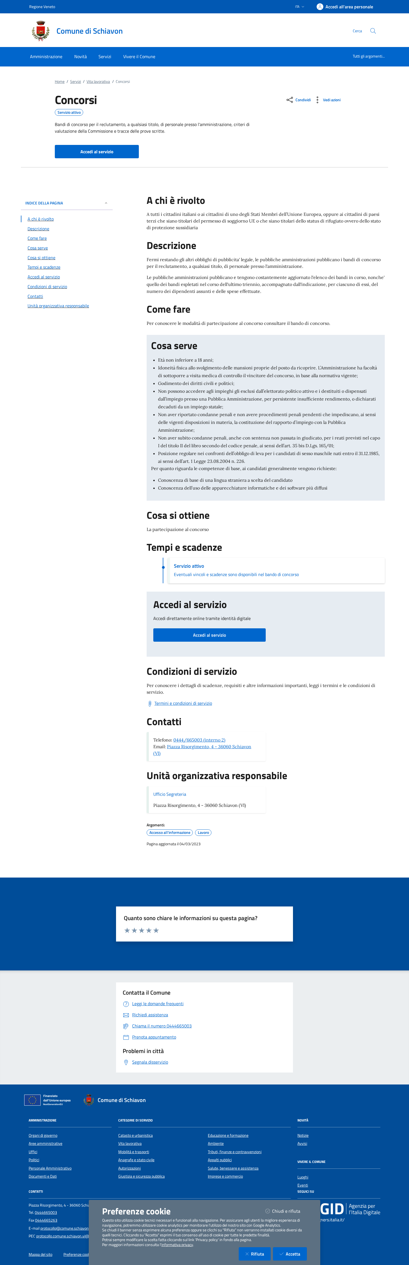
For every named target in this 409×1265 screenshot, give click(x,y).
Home (60, 81)
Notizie (303, 1135)
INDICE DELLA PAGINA (44, 203)
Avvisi (302, 1143)
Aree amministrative (45, 1143)
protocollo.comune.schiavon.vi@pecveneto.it (72, 1236)
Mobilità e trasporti (133, 1152)
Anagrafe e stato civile (136, 1160)
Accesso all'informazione (169, 832)
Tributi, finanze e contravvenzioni (235, 1152)
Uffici (33, 1152)
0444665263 (46, 1220)
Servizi (75, 81)
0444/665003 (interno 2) (199, 740)
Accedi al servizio (209, 635)
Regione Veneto (42, 6)
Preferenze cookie (78, 1254)
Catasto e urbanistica (135, 1135)
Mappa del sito (40, 1254)
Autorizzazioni (129, 1168)
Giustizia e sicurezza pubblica (141, 1176)
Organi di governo (43, 1135)
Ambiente (216, 1143)
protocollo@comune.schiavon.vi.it (67, 1228)
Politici (34, 1160)
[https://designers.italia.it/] (338, 1209)
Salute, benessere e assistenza (233, 1168)
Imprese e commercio (225, 1176)
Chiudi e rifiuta (289, 1210)
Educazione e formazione (228, 1135)
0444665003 (46, 1212)
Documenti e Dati (43, 1176)
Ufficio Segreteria (169, 794)
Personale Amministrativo (50, 1168)
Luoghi (302, 1177)
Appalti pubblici (220, 1160)
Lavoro (203, 832)
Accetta (296, 1253)
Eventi (302, 1185)
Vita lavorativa (98, 81)
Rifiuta (261, 1253)
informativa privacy (177, 1245)
